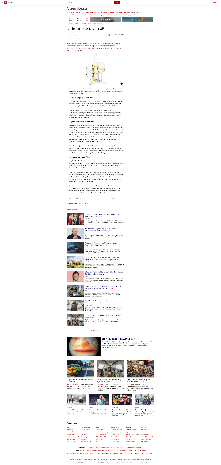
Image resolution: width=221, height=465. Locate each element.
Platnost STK (144, 441)
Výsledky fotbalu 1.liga (102, 432)
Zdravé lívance (115, 434)
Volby (87, 12)
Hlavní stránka (71, 12)
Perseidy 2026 (111, 447)
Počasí (123, 15)
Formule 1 (99, 439)
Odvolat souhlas (131, 459)
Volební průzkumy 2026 (73, 432)
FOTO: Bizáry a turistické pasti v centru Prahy (138, 380)
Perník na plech (115, 441)
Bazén (84, 450)
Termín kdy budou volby (73, 437)
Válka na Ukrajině (102, 12)
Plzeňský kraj (88, 305)
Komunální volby (71, 441)
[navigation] (2, 2)
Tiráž (95, 459)
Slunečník (108, 450)
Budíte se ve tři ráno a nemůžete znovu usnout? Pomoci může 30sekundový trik (101, 244)
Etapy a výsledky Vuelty (87, 432)
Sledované (143, 15)
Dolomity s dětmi (130, 441)
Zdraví (86, 247)
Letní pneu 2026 (145, 429)
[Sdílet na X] (123, 198)
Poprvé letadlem (130, 432)
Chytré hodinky (138, 453)
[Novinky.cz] (77, 9)
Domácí (83, 12)
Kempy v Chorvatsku (131, 429)
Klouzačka (115, 450)
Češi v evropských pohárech (133, 447)
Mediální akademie (103, 459)
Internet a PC (70, 15)
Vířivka (144, 450)
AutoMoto (77, 15)
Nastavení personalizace (144, 459)
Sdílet (118, 35)
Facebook (73, 459)
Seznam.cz (215, 2)
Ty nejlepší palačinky (116, 429)
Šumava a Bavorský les (132, 434)
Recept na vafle (115, 439)
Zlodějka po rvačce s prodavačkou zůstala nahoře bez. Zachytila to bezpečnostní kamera (104, 287)
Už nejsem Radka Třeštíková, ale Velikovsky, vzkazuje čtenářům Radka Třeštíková (104, 273)
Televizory (130, 453)
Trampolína (101, 450)
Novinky (69, 34)
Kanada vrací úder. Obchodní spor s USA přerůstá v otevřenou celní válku (102, 215)
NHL (97, 441)
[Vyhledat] (117, 2)
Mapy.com (92, 447)
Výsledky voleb (71, 434)
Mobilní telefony (84, 453)
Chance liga (99, 429)
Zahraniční (93, 12)
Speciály (118, 15)
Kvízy (113, 15)
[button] (95, 70)
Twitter (79, 459)
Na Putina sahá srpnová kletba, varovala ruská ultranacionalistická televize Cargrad (101, 229)
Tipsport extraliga (101, 434)
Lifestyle (133, 12)
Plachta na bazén (92, 450)
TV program (129, 15)
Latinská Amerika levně (132, 439)
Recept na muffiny (116, 432)
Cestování (88, 15)
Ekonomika (127, 12)
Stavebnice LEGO (95, 453)
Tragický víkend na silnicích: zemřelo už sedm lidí (80, 380)
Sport (109, 15)
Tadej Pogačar (85, 437)
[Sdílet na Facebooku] (120, 198)
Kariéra (90, 459)
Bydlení (87, 262)
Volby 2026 (70, 429)
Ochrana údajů (122, 459)
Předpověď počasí (101, 447)
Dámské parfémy (106, 453)
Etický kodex (112, 459)
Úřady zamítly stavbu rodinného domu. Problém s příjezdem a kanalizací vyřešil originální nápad (102, 258)
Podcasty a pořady (102, 15)
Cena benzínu (120, 447)
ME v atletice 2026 (101, 437)
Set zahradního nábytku (126, 450)
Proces (86, 203)
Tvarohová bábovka (116, 437)
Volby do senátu (71, 439)
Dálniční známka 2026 (147, 432)
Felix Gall (84, 439)
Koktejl (138, 12)
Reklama (84, 459)
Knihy (86, 276)
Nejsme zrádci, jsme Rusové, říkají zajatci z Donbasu (103, 315)
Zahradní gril (137, 450)
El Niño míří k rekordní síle (118, 338)
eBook (112, 35)
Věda (82, 15)
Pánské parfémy (148, 453)
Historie (94, 15)
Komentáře (111, 12)
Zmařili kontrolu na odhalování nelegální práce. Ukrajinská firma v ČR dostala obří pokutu (101, 302)
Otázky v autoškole (146, 439)
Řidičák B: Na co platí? (147, 437)
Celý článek (113, 347)
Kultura (120, 12)
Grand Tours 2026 (86, 441)
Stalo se (78, 12)
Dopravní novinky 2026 (147, 434)
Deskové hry (122, 453)
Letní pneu (115, 453)
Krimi (116, 12)
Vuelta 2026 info (85, 429)
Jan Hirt (83, 434)
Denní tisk (136, 15)
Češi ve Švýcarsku (131, 437)
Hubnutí (81, 203)
